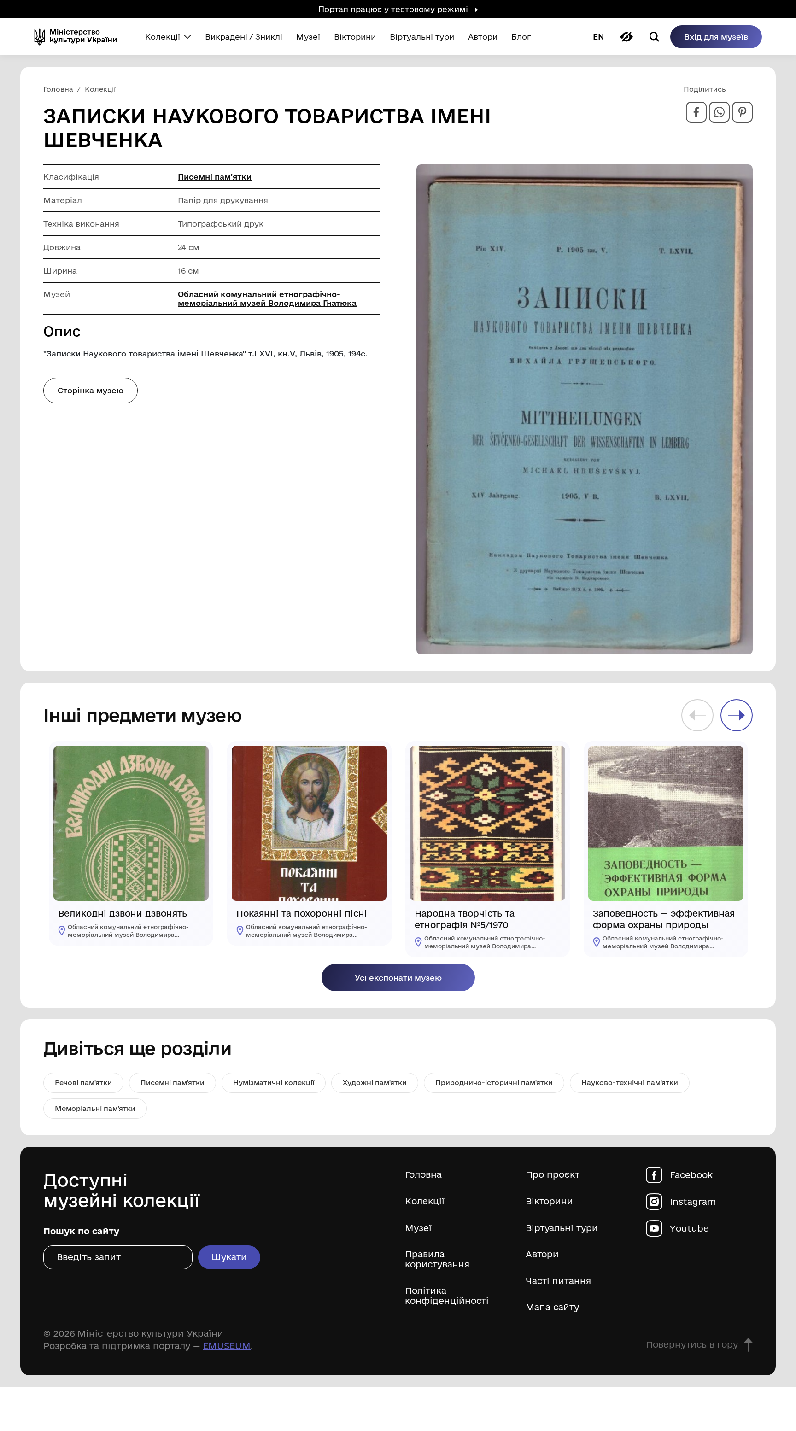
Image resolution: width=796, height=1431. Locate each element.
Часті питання (558, 1281)
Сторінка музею (90, 390)
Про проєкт (552, 1175)
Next (736, 715)
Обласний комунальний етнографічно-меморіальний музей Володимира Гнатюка (267, 298)
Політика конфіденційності (447, 1296)
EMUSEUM (227, 1346)
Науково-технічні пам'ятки (629, 1082)
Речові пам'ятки (83, 1082)
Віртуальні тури (562, 1228)
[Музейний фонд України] (79, 37)
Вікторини (549, 1201)
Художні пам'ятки (375, 1082)
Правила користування (437, 1259)
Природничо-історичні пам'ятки (494, 1082)
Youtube (689, 1228)
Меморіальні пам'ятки (95, 1108)
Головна (423, 1175)
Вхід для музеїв (716, 36)
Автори (542, 1254)
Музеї (418, 1228)
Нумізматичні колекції (273, 1082)
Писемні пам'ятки (215, 176)
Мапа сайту (552, 1307)
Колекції (425, 1201)
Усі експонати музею (398, 977)
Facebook (691, 1175)
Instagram (693, 1201)
